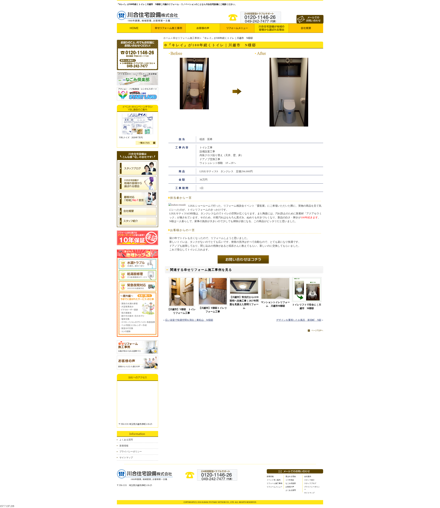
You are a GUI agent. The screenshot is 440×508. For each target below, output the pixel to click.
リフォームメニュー (274, 487)
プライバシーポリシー (130, 451)
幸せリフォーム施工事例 (186, 38)
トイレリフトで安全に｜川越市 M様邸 (306, 306)
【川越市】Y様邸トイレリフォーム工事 (213, 310)
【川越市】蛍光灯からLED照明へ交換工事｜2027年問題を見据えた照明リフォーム (244, 302)
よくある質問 (126, 439)
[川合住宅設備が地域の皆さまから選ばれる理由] (271, 28)
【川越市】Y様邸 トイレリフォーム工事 (181, 311)
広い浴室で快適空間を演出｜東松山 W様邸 (189, 320)
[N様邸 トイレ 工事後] (289, 124)
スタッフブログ (310, 483)
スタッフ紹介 (309, 480)
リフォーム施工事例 (274, 483)
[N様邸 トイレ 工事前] (194, 107)
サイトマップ (126, 457)
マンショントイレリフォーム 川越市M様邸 (275, 304)
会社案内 (307, 476)
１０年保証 (289, 480)
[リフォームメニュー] (237, 28)
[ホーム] (134, 28)
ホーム (166, 38)
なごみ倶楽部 (290, 483)
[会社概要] (306, 28)
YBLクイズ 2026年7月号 (131, 137)
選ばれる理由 (290, 476)
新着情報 (123, 445)
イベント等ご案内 (273, 480)
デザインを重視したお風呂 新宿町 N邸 (298, 320)
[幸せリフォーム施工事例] (168, 28)
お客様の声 (289, 487)
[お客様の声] (203, 28)
